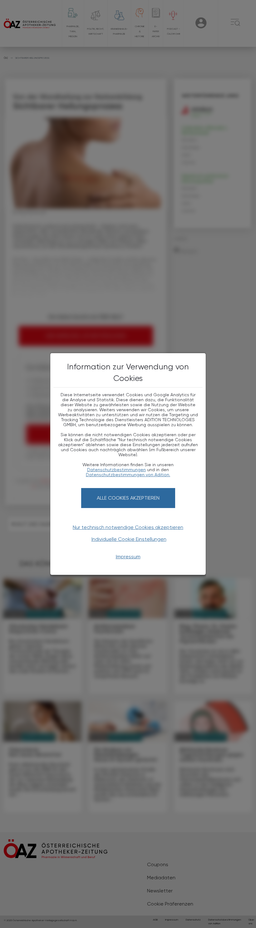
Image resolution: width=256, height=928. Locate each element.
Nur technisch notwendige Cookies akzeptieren (128, 527)
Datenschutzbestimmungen (116, 469)
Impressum (128, 557)
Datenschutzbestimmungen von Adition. (128, 474)
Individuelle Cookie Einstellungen (128, 539)
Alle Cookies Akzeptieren (128, 498)
